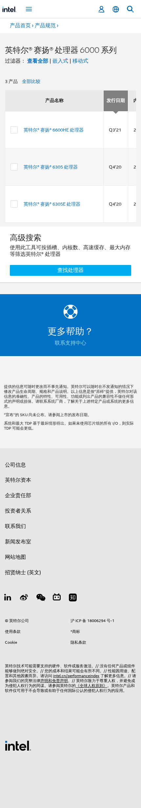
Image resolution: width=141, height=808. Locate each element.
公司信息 (15, 465)
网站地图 (15, 557)
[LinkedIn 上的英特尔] (7, 598)
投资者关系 (18, 511)
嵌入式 (60, 61)
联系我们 (15, 526)
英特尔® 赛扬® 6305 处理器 (51, 167)
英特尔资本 (18, 480)
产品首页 (20, 25)
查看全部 (37, 60)
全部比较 (31, 81)
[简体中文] (116, 9)
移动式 (80, 61)
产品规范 (45, 25)
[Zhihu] (72, 598)
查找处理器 (70, 270)
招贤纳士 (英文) (23, 572)
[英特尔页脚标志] (18, 745)
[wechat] (40, 598)
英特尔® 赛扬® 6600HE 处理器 (54, 130)
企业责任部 (18, 495)
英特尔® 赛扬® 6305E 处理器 (52, 204)
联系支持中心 (70, 343)
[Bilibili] (56, 598)
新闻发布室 (18, 541)
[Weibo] (24, 598)
